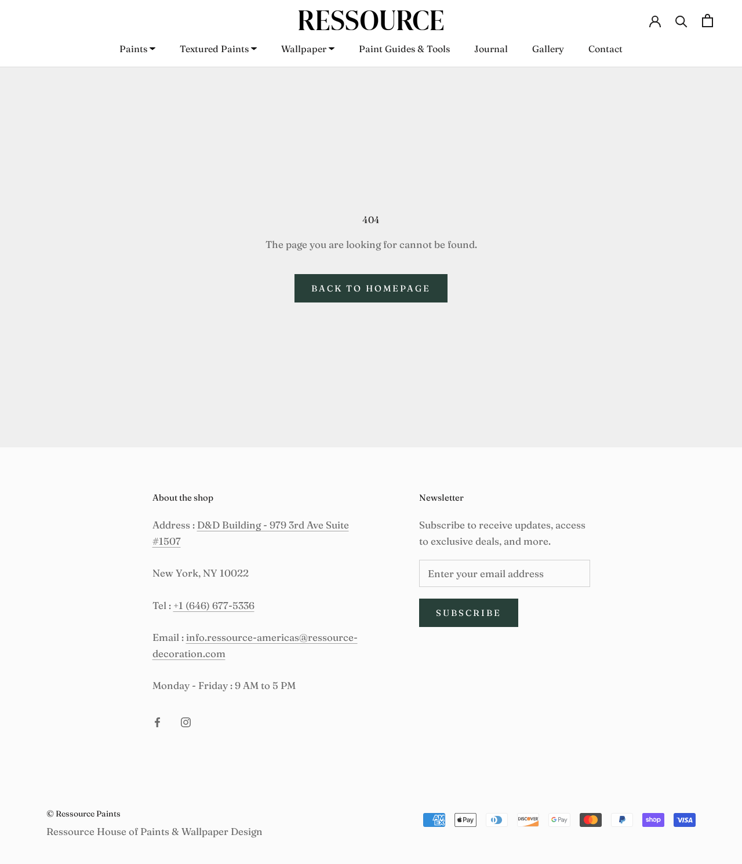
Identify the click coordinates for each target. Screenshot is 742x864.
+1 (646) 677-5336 (213, 605)
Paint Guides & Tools (404, 48)
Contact (605, 48)
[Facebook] (157, 721)
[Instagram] (186, 721)
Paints (133, 48)
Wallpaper (303, 48)
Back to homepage (371, 288)
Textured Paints (214, 48)
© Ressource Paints (83, 813)
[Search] (681, 20)
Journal (491, 48)
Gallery (548, 48)
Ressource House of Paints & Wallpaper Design (154, 831)
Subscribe (468, 612)
